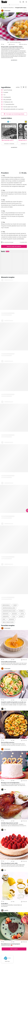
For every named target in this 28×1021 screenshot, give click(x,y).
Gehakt (21, 616)
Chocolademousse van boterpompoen (10, 944)
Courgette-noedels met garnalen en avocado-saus (13, 702)
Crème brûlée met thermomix (8, 661)
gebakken (5, 613)
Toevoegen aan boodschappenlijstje (15, 114)
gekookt (14, 613)
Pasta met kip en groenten (7, 742)
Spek (4, 619)
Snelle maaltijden (8, 622)
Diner (15, 605)
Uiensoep (11, 619)
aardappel (6, 616)
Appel (22, 613)
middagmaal (6, 605)
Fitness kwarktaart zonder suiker (9, 863)
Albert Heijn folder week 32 (7, 140)
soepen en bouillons (9, 608)
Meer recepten (14, 949)
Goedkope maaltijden (9, 610)
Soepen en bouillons (8, 7)
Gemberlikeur (4, 903)
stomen (21, 610)
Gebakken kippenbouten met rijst (9, 823)
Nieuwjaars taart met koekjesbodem (10, 782)
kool (13, 616)
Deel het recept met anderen (14, 246)
